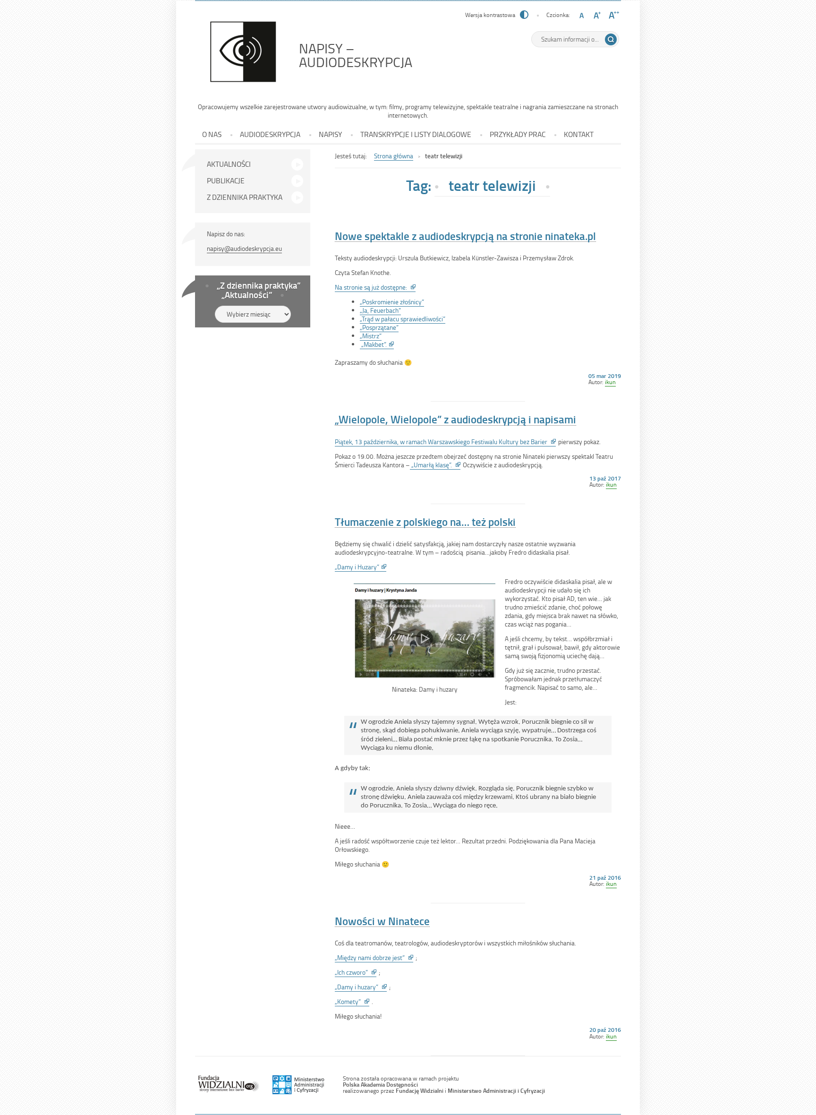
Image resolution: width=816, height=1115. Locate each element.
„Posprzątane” (379, 327)
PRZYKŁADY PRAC (517, 134)
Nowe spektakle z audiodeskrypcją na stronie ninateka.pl (465, 236)
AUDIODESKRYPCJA (270, 134)
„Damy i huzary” (361, 987)
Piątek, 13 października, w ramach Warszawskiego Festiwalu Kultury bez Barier (445, 441)
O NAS (211, 134)
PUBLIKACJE (226, 180)
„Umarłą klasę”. (435, 465)
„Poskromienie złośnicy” (392, 301)
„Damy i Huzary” (360, 567)
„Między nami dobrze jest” (374, 957)
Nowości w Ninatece (382, 921)
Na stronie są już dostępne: (375, 287)
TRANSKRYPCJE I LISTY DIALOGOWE (415, 134)
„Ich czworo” (355, 972)
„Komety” (352, 1001)
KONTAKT (579, 134)
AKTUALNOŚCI (229, 164)
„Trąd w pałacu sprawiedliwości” (402, 318)
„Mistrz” (371, 335)
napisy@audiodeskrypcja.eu (244, 248)
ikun (610, 381)
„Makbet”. (377, 344)
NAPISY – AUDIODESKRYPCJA (377, 55)
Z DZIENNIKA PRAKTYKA (244, 197)
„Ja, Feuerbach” (380, 310)
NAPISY (330, 134)
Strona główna (393, 155)
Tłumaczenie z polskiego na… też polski (425, 522)
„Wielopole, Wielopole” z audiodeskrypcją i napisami (455, 419)
